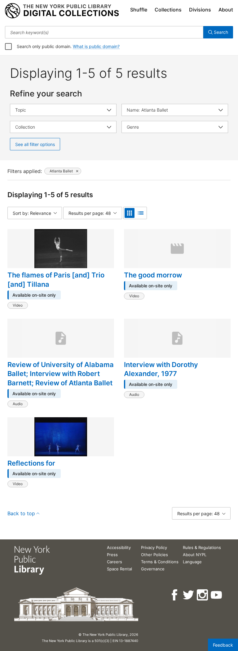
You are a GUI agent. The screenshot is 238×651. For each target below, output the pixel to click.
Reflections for (31, 463)
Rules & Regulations (202, 547)
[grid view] (129, 213)
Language (192, 561)
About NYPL (194, 554)
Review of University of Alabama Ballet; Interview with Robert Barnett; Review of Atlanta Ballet (60, 374)
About (225, 10)
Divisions (200, 10)
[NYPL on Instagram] (203, 595)
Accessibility (119, 547)
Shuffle (138, 10)
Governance (153, 568)
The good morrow (153, 275)
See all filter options (35, 144)
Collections (168, 10)
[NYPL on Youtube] (217, 595)
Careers (114, 561)
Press (112, 554)
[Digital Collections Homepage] (62, 11)
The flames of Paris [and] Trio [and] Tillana (55, 279)
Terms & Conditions (159, 561)
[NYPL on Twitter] (189, 595)
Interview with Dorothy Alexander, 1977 (161, 369)
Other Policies (154, 554)
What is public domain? (96, 46)
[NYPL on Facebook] (175, 595)
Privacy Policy (154, 547)
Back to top (21, 513)
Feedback (223, 645)
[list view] (141, 213)
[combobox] (104, 32)
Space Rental (119, 568)
